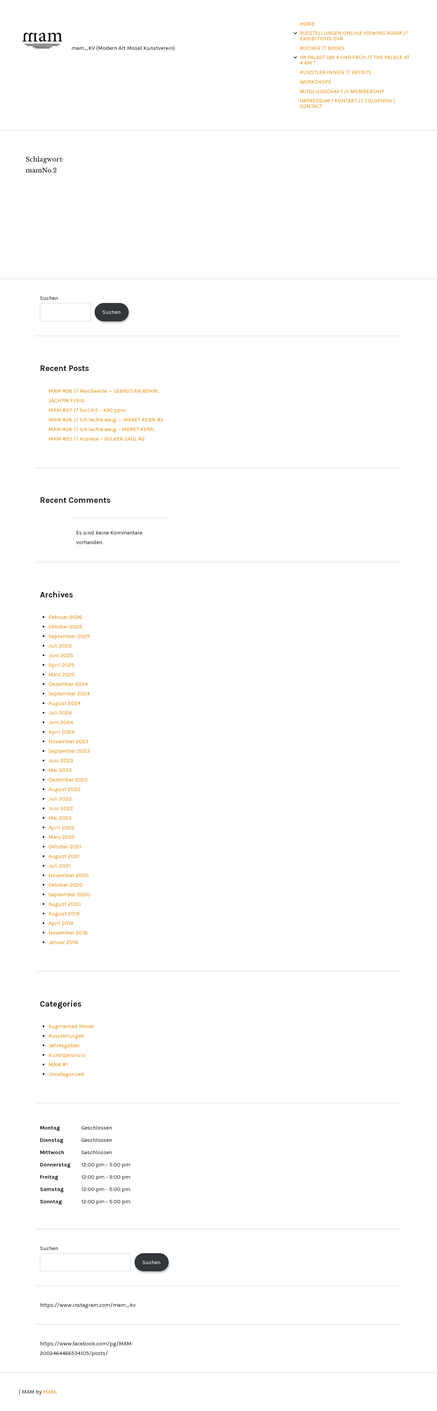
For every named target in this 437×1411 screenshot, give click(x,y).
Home (307, 23)
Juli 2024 (60, 712)
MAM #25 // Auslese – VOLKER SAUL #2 (96, 438)
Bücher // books (322, 48)
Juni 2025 (60, 655)
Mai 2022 (60, 818)
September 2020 (69, 894)
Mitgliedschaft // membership (342, 91)
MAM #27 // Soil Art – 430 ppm (87, 410)
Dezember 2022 (68, 779)
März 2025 (61, 674)
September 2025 (69, 636)
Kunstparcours (66, 1055)
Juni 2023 (60, 760)
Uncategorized (66, 1074)
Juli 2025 (60, 645)
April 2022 (61, 827)
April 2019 (60, 923)
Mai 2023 (60, 770)
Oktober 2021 (64, 846)
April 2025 (61, 665)
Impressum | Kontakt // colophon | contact (347, 103)
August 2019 (64, 913)
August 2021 (64, 856)
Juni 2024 (60, 722)
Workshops (315, 82)
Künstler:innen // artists (335, 72)
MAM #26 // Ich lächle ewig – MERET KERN (101, 429)
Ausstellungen (66, 1036)
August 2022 (64, 789)
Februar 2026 (65, 617)
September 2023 (69, 751)
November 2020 (68, 875)
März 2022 (61, 837)
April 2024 (61, 732)
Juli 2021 (59, 865)
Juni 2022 (60, 808)
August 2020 (64, 904)
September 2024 (69, 693)
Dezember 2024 (68, 684)
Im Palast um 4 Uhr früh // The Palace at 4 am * (354, 60)
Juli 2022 (60, 799)
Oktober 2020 (65, 885)
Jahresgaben (64, 1045)
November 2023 (68, 741)
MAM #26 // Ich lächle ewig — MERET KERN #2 (106, 419)
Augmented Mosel (71, 1026)
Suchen (49, 298)
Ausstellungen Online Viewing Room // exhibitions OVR (354, 36)
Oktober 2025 (65, 626)
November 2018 (68, 932)
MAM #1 (58, 1064)
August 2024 (64, 703)
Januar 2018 (63, 942)
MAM (49, 1391)
